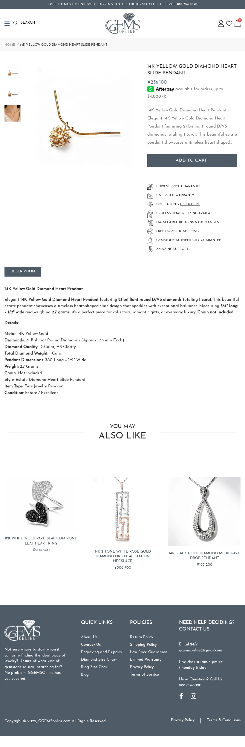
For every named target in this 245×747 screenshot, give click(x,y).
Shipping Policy (143, 645)
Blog (85, 675)
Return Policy (141, 637)
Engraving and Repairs (101, 652)
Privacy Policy (142, 667)
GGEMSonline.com (54, 721)
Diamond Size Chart (99, 660)
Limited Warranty (145, 660)
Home (9, 45)
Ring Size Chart (95, 667)
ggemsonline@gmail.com (200, 650)
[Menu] (8, 24)
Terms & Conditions (224, 720)
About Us (89, 637)
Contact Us (91, 645)
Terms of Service (144, 675)
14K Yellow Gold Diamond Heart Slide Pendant (192, 70)
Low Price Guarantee (148, 652)
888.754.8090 (190, 685)
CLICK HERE (190, 204)
